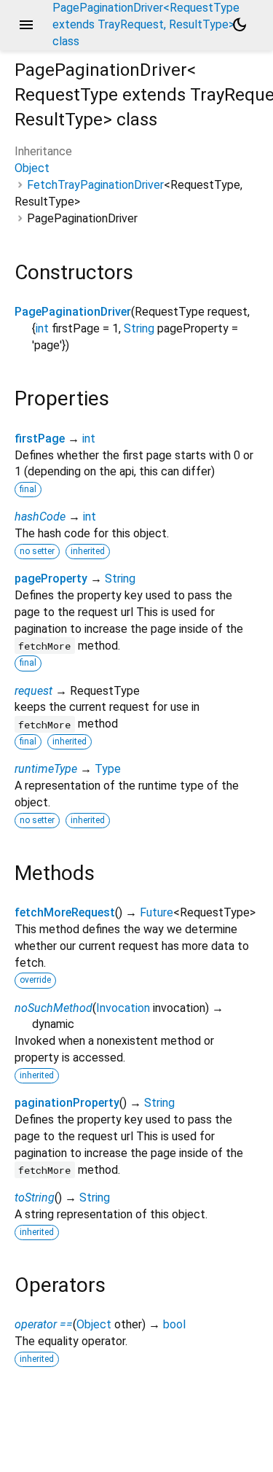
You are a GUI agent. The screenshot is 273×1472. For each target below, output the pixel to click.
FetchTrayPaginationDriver (95, 185)
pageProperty (51, 578)
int (42, 328)
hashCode (40, 516)
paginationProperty (67, 1103)
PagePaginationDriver (73, 312)
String (139, 328)
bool (174, 1324)
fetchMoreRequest (65, 912)
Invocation (123, 1008)
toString (35, 1197)
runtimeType (46, 769)
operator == (44, 1324)
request (33, 691)
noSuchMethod (53, 1008)
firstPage (40, 438)
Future (156, 912)
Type (108, 769)
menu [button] (26, 25)
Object (32, 168)
